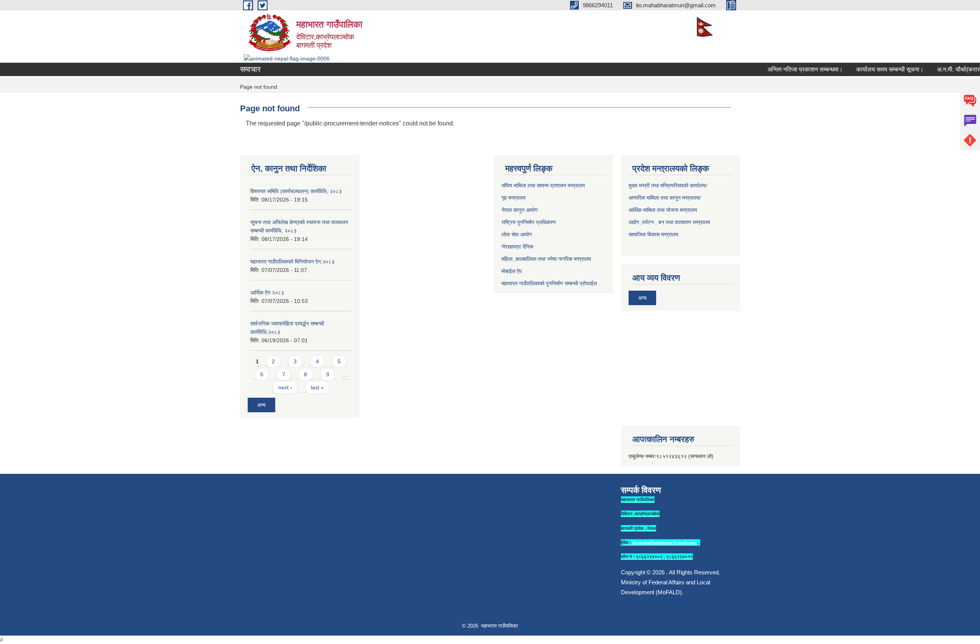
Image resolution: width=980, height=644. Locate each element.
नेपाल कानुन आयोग (519, 210)
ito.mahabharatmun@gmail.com (664, 542)
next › (285, 387)
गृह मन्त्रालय (513, 198)
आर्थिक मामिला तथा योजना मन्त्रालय (663, 210)
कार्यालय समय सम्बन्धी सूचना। (881, 69)
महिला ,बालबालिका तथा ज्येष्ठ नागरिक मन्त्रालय (546, 259)
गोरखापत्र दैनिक (517, 247)
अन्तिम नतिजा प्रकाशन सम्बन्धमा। (797, 69)
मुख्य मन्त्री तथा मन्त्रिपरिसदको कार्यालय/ (668, 185)
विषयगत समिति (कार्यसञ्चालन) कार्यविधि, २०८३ (296, 191)
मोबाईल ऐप (511, 271)
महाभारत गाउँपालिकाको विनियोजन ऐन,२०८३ (292, 262)
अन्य (261, 405)
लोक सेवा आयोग (516, 234)
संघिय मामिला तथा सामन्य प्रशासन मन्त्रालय (543, 185)
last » (317, 387)
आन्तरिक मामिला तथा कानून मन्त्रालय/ (665, 198)
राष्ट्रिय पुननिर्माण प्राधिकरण (528, 222)
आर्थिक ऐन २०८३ (267, 292)
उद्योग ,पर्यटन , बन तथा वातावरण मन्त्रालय (669, 222)
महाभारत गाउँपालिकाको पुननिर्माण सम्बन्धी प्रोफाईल (549, 283)
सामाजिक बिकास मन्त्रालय (653, 234)
